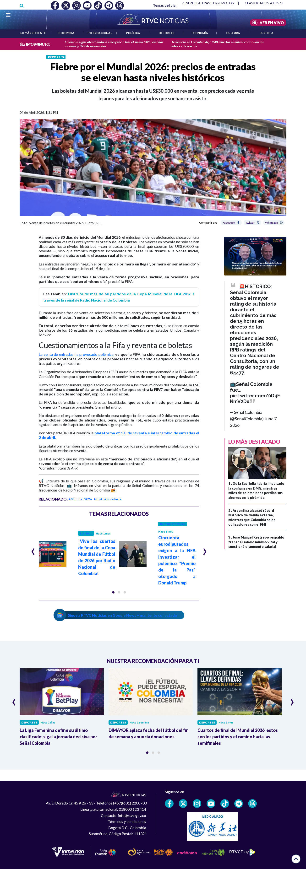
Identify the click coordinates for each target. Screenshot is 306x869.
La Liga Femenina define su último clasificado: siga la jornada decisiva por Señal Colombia (58, 737)
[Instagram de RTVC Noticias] (197, 803)
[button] (113, 592)
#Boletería (112, 499)
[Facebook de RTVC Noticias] (169, 803)
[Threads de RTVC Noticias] (252, 803)
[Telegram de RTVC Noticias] (238, 803)
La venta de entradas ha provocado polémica (76, 354)
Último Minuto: (35, 44)
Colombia (66, 33)
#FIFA (98, 499)
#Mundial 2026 (80, 499)
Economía (199, 33)
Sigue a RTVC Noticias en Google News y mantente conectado (122, 615)
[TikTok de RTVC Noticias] (224, 803)
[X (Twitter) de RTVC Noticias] (183, 803)
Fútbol (86, 533)
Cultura (233, 33)
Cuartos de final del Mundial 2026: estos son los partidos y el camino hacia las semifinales (237, 737)
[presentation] (33, 549)
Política (133, 33)
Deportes (166, 33)
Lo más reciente (33, 33)
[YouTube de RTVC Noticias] (211, 803)
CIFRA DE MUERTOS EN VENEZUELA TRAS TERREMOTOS (189, 3)
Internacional (99, 33)
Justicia (266, 33)
